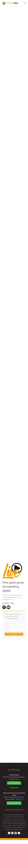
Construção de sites (9, 819)
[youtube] (8, 607)
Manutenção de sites (20, 823)
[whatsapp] (19, 833)
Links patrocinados (20, 825)
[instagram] (4, 607)
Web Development (21, 821)
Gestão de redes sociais (9, 827)
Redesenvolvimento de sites (9, 825)
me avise (14, 634)
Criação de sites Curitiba (9, 814)
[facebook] (9, 833)
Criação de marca (20, 827)
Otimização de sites (10, 823)
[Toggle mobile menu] (25, 3)
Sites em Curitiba (12, 816)
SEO (4, 823)
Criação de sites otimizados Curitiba (14, 829)
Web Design (13, 821)
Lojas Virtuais (20, 816)
